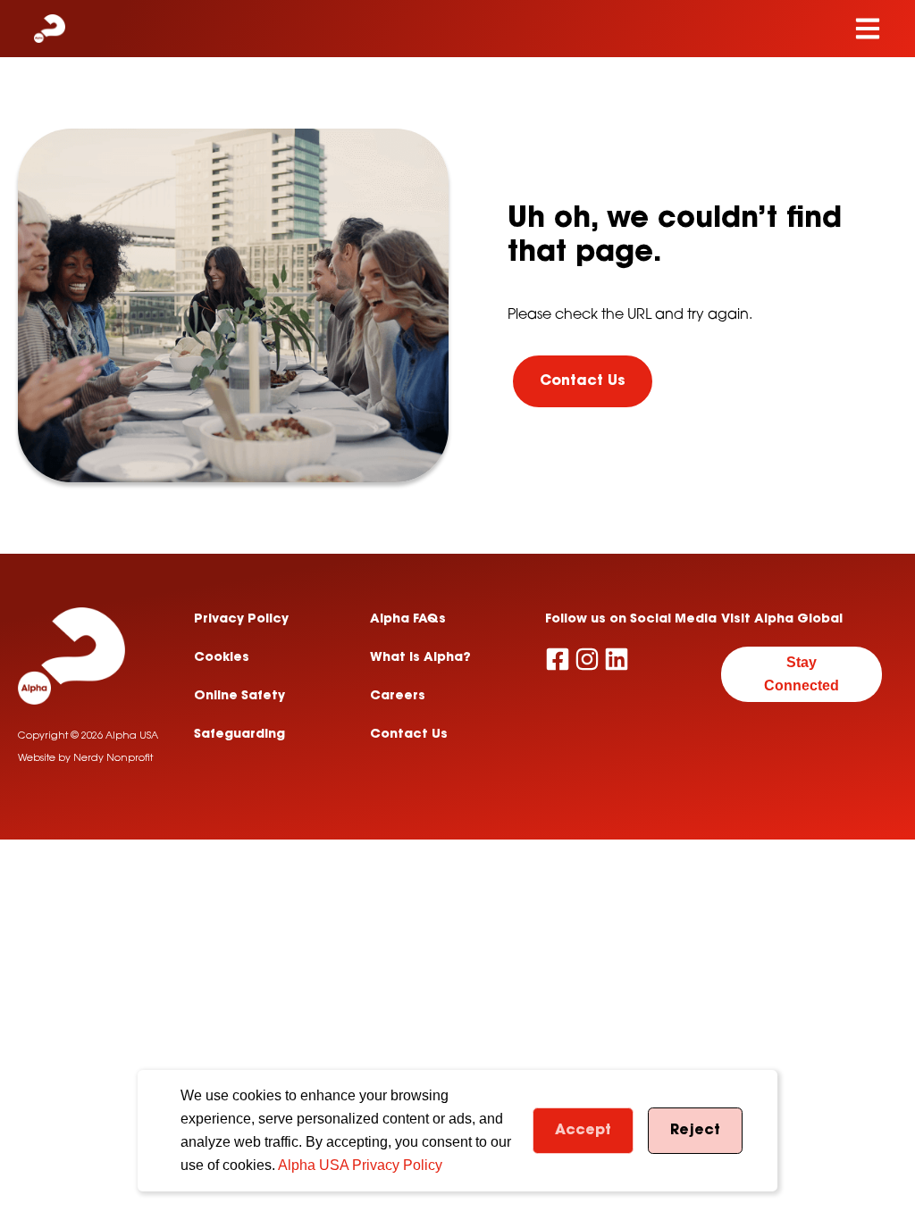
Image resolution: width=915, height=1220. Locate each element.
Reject (695, 1131)
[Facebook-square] (557, 659)
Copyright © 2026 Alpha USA (88, 736)
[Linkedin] (616, 659)
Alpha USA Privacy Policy (360, 1165)
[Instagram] (587, 659)
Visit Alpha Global (782, 620)
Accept (583, 1131)
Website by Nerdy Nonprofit (85, 759)
